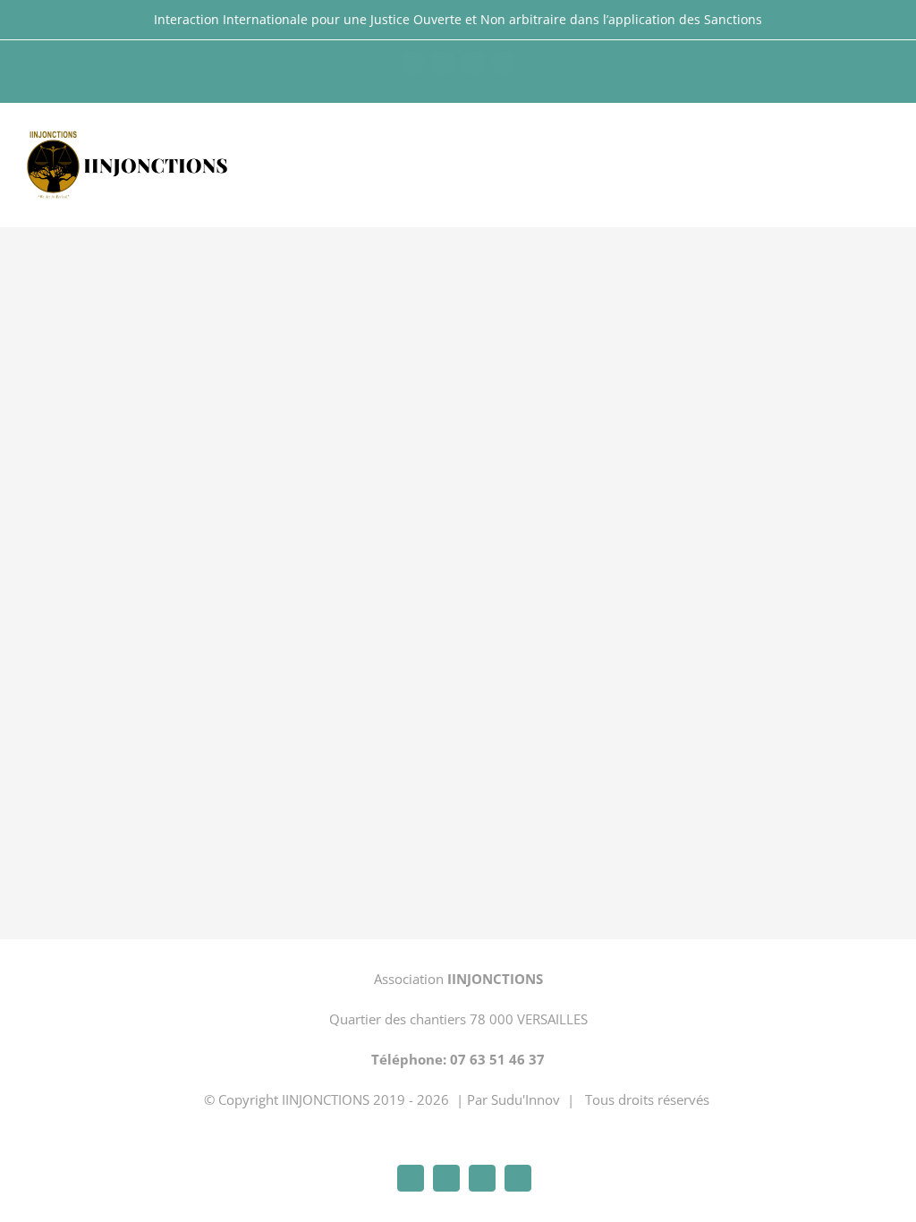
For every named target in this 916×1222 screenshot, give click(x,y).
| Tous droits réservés (638, 1099)
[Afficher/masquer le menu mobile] (882, 142)
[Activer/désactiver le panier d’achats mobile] (850, 142)
